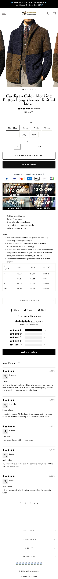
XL (31, 146)
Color (29, 123)
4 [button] (30, 90)
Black (34, 134)
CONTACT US (29, 557)
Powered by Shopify (29, 576)
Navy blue (12, 127)
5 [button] (33, 90)
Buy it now (29, 164)
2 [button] (26, 90)
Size (29, 141)
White (36, 127)
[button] (24, 108)
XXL (39, 146)
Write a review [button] (29, 352)
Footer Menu (29, 539)
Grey (24, 134)
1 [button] (23, 90)
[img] (9, 371)
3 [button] (28, 90)
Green (47, 127)
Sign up (29, 548)
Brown (25, 127)
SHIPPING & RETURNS (29, 301)
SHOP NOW (29, 531)
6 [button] (35, 90)
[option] (29, 3)
